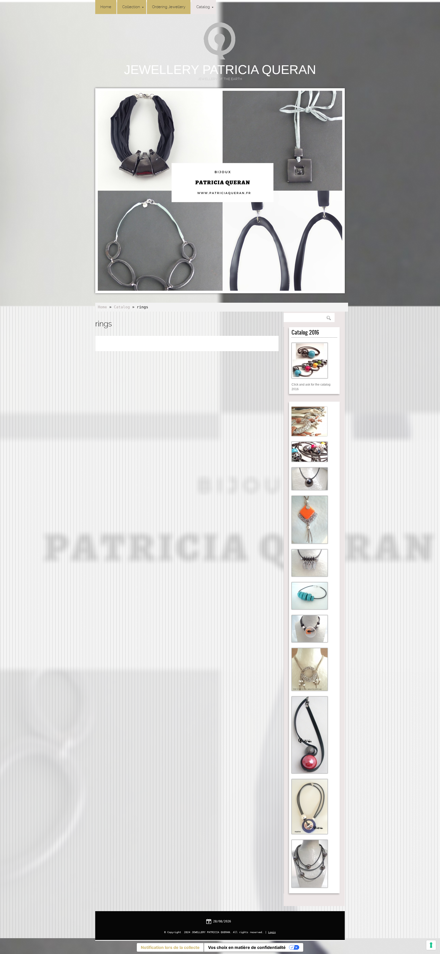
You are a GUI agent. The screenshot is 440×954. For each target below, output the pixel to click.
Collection (131, 7)
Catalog (203, 7)
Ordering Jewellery (168, 7)
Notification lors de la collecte (170, 947)
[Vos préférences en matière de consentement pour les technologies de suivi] (431, 945)
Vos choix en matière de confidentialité (247, 947)
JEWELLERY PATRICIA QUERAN (220, 69)
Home (105, 7)
